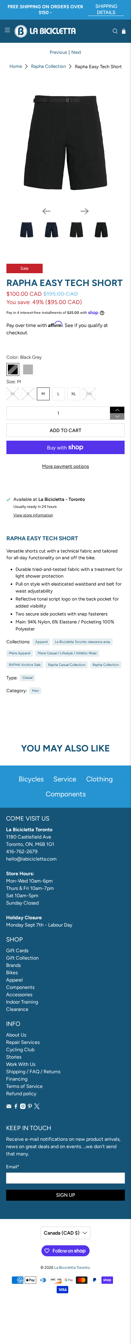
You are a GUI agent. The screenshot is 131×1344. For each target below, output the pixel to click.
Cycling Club (20, 1049)
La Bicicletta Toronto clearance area (82, 642)
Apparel (41, 642)
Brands (13, 965)
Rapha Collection (48, 66)
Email (12, 1167)
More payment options (65, 466)
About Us (16, 1035)
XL (73, 393)
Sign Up (65, 1195)
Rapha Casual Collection (66, 665)
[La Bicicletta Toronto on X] (37, 1107)
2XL (89, 393)
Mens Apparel (19, 653)
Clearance (17, 1009)
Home (15, 66)
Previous (58, 52)
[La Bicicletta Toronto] (61, 31)
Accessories (19, 994)
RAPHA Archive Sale (25, 665)
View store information (33, 515)
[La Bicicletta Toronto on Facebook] (16, 1107)
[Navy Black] (28, 369)
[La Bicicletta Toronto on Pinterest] (30, 1107)
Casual (28, 677)
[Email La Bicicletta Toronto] (9, 1107)
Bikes (12, 972)
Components (20, 987)
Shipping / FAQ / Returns (33, 1071)
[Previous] (46, 211)
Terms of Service (24, 1086)
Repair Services (23, 1042)
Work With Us (20, 1064)
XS (12, 393)
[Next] (84, 211)
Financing (16, 1079)
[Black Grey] (12, 369)
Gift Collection (22, 958)
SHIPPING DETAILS (106, 9)
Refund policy (21, 1093)
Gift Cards (17, 950)
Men (35, 691)
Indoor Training (22, 1002)
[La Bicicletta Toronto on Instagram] (23, 1107)
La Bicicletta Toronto (72, 1267)
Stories (13, 1057)
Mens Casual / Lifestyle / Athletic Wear (67, 653)
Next (76, 52)
